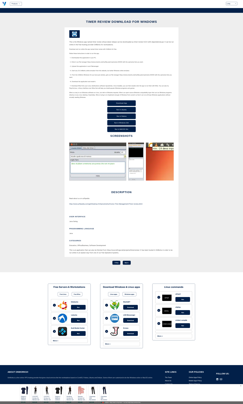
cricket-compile (181, 320)
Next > (127, 263)
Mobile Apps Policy (195, 381)
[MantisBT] (115, 305)
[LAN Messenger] (115, 318)
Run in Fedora (121, 116)
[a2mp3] (167, 297)
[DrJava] (115, 331)
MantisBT (126, 302)
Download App (121, 103)
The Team (168, 377)
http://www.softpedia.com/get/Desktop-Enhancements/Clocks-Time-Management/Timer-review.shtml (105, 204)
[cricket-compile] (167, 323)
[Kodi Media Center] (63, 331)
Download (130, 307)
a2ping (177, 307)
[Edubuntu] (63, 305)
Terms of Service (194, 384)
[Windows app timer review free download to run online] (74, 34)
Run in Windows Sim (121, 123)
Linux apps (113, 294)
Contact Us (168, 384)
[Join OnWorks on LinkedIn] (217, 379)
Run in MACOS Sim (121, 129)
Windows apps (129, 294)
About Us (168, 381)
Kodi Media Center (78, 328)
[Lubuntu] (63, 318)
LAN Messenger (129, 315)
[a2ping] (167, 310)
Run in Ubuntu (121, 110)
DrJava (125, 328)
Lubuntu (74, 315)
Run (78, 307)
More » (55, 341)
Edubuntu (74, 302)
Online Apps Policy (195, 377)
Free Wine (77, 294)
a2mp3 (178, 294)
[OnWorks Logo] (4, 4)
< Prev (116, 263)
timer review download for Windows (121, 21)
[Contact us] (221, 379)
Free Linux (63, 294)
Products (15, 4)
